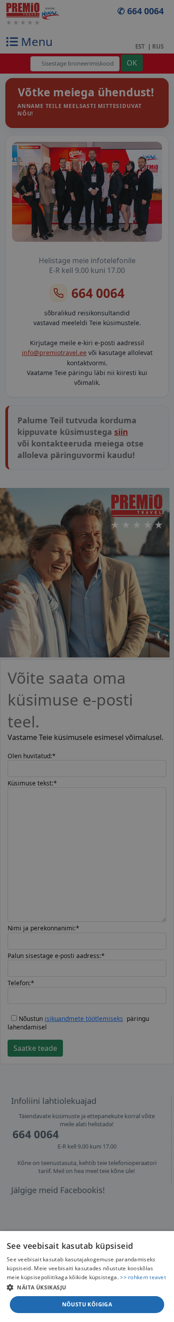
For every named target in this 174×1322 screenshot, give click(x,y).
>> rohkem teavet (143, 1277)
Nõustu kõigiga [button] (87, 1304)
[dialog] (87, 1276)
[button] (87, 1287)
